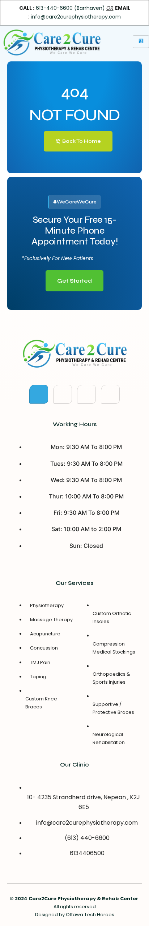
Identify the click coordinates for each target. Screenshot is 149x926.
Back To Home (81, 141)
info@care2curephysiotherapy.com (76, 16)
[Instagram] (110, 394)
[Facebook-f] (38, 394)
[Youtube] (86, 394)
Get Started (74, 280)
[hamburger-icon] (141, 41)
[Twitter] (62, 394)
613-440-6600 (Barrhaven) (70, 8)
